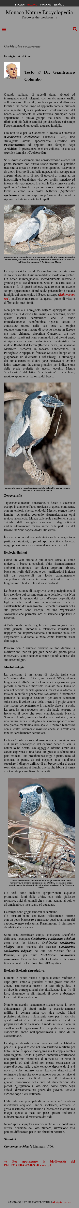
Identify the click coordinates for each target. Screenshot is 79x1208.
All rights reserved (61, 1202)
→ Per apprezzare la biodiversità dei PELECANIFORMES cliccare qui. (39, 1163)
